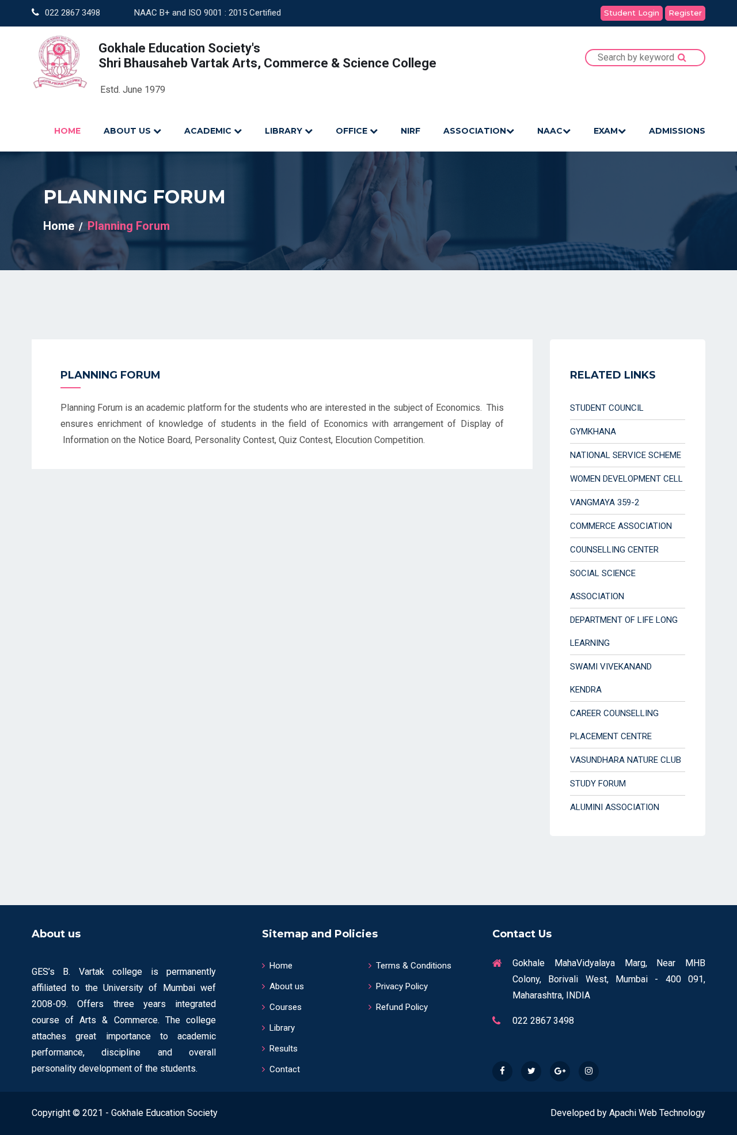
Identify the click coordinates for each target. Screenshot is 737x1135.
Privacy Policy (402, 986)
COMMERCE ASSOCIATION (621, 526)
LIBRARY (285, 131)
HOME (67, 131)
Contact (284, 1069)
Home (58, 226)
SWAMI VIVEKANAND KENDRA (611, 678)
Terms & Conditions (413, 965)
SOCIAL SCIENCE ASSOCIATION (603, 584)
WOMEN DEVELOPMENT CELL (626, 479)
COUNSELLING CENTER (614, 549)
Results (283, 1048)
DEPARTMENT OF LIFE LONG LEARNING (624, 631)
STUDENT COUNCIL (607, 408)
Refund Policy (402, 1007)
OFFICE (353, 131)
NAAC (550, 131)
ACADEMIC (209, 131)
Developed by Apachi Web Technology (627, 1112)
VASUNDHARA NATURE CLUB (625, 760)
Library (282, 1028)
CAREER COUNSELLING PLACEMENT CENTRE (614, 724)
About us (286, 986)
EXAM (606, 131)
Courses (285, 1007)
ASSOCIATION (474, 131)
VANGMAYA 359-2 (604, 502)
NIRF (410, 131)
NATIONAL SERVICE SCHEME (625, 455)
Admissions (677, 131)
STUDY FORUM (598, 783)
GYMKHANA (593, 431)
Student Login (631, 12)
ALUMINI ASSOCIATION (614, 807)
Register (685, 12)
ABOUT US (128, 131)
